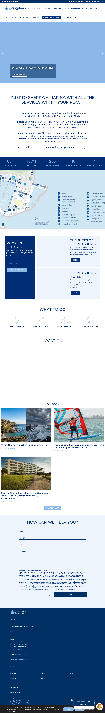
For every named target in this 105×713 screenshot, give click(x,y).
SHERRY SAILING (44, 685)
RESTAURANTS (14, 687)
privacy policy (45, 595)
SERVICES (42, 673)
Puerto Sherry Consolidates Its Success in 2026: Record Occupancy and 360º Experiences (25, 496)
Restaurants (16, 326)
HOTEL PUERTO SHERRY (75, 676)
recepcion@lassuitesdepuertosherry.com (20, 652)
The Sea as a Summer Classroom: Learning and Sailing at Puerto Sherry (79, 446)
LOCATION (13, 678)
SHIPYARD (42, 678)
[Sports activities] (88, 320)
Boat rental (64, 326)
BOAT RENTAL (14, 695)
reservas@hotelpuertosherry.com (18, 644)
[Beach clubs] (40, 320)
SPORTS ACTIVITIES (15, 692)
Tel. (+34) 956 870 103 (16, 634)
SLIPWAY (42, 681)
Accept (68, 709)
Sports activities (88, 326)
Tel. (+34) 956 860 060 (16, 657)
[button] (2, 52)
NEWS (11, 681)
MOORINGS (43, 676)
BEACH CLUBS (13, 690)
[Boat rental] (64, 320)
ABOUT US (13, 673)
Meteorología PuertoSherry (11, 2)
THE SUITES (72, 673)
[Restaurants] (16, 320)
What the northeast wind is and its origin (25, 444)
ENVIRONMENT (14, 676)
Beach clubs (40, 326)
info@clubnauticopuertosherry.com (19, 659)
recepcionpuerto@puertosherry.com (92, 2)
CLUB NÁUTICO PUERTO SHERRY (77, 685)
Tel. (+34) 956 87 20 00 (16, 641)
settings (11, 711)
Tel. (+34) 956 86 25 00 (16, 649)
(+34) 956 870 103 (74, 2)
